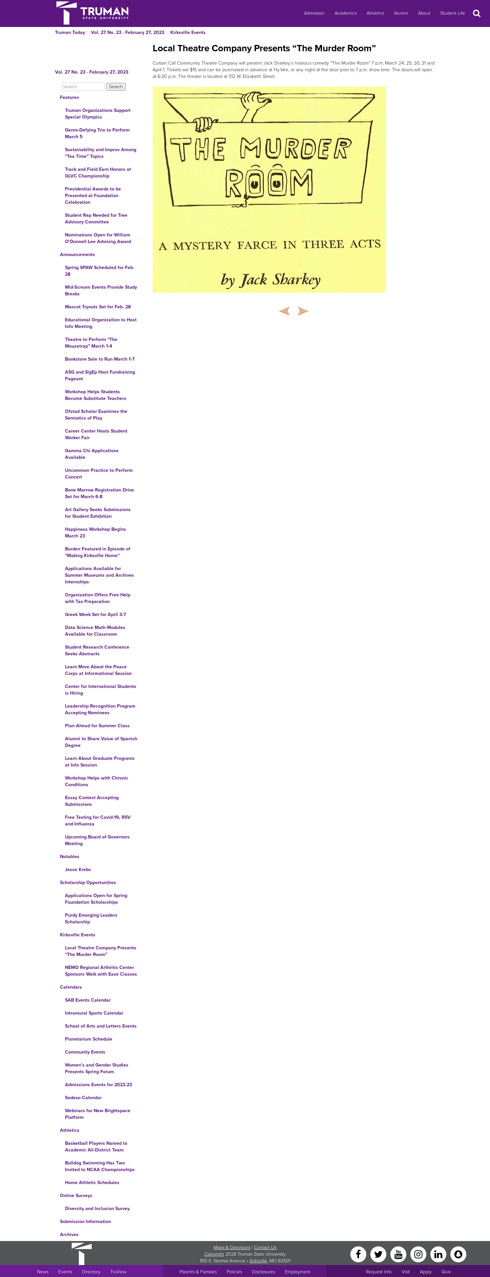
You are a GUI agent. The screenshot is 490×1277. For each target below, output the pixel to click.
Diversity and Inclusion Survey (97, 1208)
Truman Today (70, 32)
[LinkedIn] (439, 1254)
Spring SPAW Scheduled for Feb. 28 (99, 271)
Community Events (85, 1052)
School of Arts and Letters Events (101, 1026)
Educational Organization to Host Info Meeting (101, 323)
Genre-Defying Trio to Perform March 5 (97, 133)
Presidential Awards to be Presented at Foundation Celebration (93, 195)
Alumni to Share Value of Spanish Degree (101, 742)
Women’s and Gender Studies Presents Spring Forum (96, 1068)
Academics (346, 13)
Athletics (375, 13)
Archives (69, 1234)
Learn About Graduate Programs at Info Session (100, 762)
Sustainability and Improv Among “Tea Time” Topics (100, 153)
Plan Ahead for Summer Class (97, 726)
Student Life (452, 13)
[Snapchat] (458, 1254)
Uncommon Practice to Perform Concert (99, 474)
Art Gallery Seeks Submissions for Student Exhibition (98, 513)
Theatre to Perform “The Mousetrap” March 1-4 (91, 343)
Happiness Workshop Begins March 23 (95, 532)
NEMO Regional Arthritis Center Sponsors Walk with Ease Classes (101, 971)
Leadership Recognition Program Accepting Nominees (100, 709)
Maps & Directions (232, 1247)
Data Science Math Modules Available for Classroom (95, 631)
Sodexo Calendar (83, 1098)
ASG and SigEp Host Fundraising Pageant (100, 375)
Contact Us (265, 1247)
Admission (314, 13)
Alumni (401, 13)
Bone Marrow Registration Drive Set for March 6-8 (99, 493)
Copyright (214, 1254)
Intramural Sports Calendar (94, 1013)
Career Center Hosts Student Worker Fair (96, 434)
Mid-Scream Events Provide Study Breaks (101, 290)
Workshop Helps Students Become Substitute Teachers (95, 395)
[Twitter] (379, 1254)
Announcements (77, 254)
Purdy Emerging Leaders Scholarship (91, 918)
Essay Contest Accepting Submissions (92, 801)
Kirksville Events (188, 32)
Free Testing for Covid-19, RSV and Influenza (98, 820)
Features (69, 97)
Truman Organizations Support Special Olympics (98, 114)
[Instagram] (419, 1254)
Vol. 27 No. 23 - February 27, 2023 (127, 32)
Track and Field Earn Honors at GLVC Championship (98, 172)
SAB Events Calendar (88, 1000)
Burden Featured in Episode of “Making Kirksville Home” (97, 552)
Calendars (71, 987)
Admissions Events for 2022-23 (98, 1085)
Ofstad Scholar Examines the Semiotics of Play (96, 415)
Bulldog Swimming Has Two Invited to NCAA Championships (100, 1166)
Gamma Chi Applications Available (92, 454)
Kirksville (258, 1261)
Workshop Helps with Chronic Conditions (96, 781)
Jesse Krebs (78, 869)
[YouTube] (399, 1254)
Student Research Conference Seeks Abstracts (97, 650)
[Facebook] (359, 1254)
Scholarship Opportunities (88, 882)
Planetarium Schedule (88, 1039)
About (424, 13)
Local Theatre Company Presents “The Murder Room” (100, 951)
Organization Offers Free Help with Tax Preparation (97, 598)
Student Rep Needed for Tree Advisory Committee (96, 218)
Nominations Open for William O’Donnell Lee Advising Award (98, 238)
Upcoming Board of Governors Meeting (97, 840)
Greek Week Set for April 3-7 (95, 614)
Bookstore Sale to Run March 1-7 (100, 359)
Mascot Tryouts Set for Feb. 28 (98, 307)
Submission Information (85, 1221)
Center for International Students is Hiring (100, 690)
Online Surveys (76, 1195)
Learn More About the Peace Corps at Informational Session (98, 670)
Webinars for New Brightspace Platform (97, 1114)
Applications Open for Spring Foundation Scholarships (96, 899)
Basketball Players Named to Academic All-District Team (96, 1146)
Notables (69, 856)
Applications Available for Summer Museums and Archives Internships (99, 575)
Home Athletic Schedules (92, 1182)
